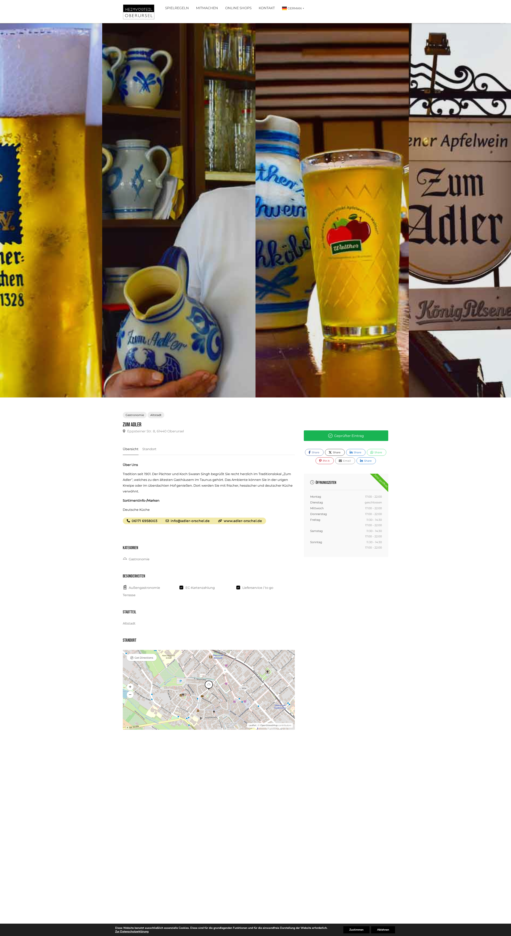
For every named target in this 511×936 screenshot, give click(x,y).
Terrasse (129, 595)
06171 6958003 (144, 521)
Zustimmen (356, 930)
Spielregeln (177, 8)
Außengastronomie (144, 588)
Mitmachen (207, 8)
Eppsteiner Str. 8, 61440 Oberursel (155, 431)
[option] (332, 210)
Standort (149, 449)
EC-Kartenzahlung (200, 588)
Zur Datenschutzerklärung (132, 931)
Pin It (326, 460)
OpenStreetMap (269, 725)
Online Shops (238, 8)
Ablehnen (383, 930)
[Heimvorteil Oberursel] (138, 13)
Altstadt (155, 415)
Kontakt (267, 8)
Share (315, 452)
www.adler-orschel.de (242, 521)
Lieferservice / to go (257, 588)
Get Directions (144, 657)
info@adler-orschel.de (190, 521)
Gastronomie (135, 415)
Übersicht (131, 449)
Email (347, 460)
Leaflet (252, 725)
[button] (130, 686)
